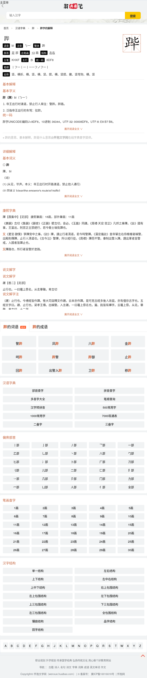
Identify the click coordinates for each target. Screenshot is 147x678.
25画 (131, 541)
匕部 (16, 462)
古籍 (51, 667)
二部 (74, 470)
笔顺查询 (109, 399)
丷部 (16, 479)
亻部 (102, 487)
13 (33, 53)
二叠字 (38, 424)
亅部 (45, 445)
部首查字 (38, 390)
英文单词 (95, 667)
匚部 (102, 470)
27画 (45, 550)
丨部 (16, 445)
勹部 (131, 453)
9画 (102, 516)
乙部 (16, 453)
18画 (74, 533)
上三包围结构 (37, 604)
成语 (86, 667)
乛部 (102, 445)
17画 (45, 533)
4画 (102, 508)
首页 (6, 28)
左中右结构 (109, 579)
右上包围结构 (109, 587)
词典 (80, 667)
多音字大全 (38, 399)
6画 (16, 516)
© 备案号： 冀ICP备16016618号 (96, 674)
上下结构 (38, 579)
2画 (45, 508)
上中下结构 (38, 587)
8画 (73, 516)
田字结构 (38, 630)
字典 (74, 667)
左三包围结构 (37, 613)
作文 (103, 667)
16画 (16, 533)
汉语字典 (20, 28)
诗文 (68, 667)
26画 (16, 550)
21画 (16, 541)
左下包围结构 (109, 596)
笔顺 (6, 67)
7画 (45, 516)
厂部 (102, 462)
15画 (131, 525)
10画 (131, 516)
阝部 (131, 470)
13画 (74, 525)
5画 (131, 508)
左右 (52, 53)
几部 (45, 479)
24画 (102, 541)
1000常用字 (37, 416)
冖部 (16, 487)
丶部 (74, 453)
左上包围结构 (37, 596)
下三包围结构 (109, 604)
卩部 (74, 479)
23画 (74, 541)
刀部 (131, 462)
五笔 (6, 60)
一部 (131, 445)
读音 (6, 45)
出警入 (55, 370)
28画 (74, 550)
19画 (102, 533)
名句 (62, 667)
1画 (16, 508)
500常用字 (109, 407)
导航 (41, 667)
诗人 (57, 667)
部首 (6, 53)
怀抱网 (121, 674)
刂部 (16, 470)
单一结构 (38, 571)
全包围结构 (109, 613)
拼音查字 (109, 390)
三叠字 (109, 424)
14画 (102, 525)
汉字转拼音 (38, 407)
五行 (24, 60)
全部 (131, 487)
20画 (131, 533)
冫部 (45, 462)
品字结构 (109, 621)
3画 (73, 508)
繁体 (36, 45)
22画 (45, 541)
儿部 (45, 470)
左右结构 (109, 571)
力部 (131, 479)
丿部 (74, 445)
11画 (16, 525)
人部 (74, 487)
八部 (102, 453)
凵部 (45, 487)
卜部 (74, 462)
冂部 (102, 479)
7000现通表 (109, 416)
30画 (131, 550)
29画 (102, 550)
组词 (23, 327)
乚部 (45, 453)
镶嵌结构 (38, 621)
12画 (45, 525)
